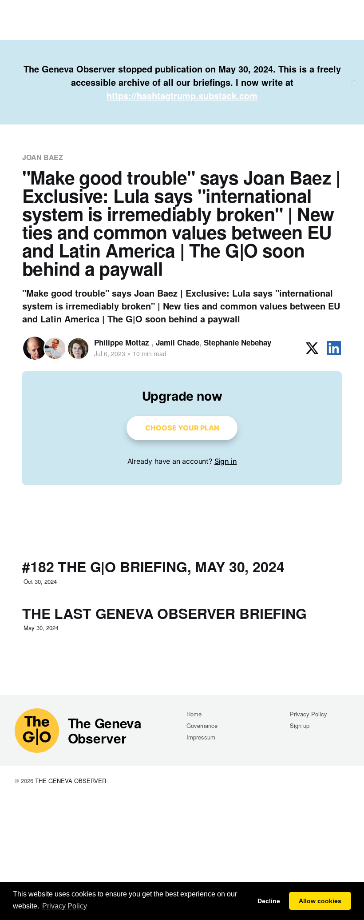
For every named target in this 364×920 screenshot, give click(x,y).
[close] (353, 82)
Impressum (200, 737)
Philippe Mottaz (122, 342)
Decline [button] (268, 900)
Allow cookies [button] (320, 900)
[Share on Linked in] (334, 348)
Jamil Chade (177, 342)
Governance (202, 725)
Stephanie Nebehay (237, 342)
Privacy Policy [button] (64, 906)
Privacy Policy (308, 714)
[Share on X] (312, 348)
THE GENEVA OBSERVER (70, 780)
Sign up (299, 725)
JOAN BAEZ (42, 157)
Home (194, 714)
